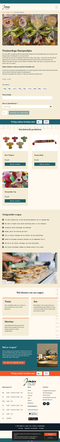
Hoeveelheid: (5, 84)
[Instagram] (47, 403)
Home (3, 12)
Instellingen (50, 437)
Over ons (30, 393)
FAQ (29, 398)
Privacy (21, 428)
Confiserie (8, 12)
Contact (30, 395)
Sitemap (41, 428)
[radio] (5, 89)
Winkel (29, 400)
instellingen (32, 438)
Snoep (12, 12)
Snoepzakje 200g (10, 192)
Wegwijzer (30, 403)
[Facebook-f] (44, 403)
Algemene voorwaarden (31, 428)
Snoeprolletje (38, 155)
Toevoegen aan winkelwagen (19, 112)
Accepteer (50, 434)
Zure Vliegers (9, 155)
